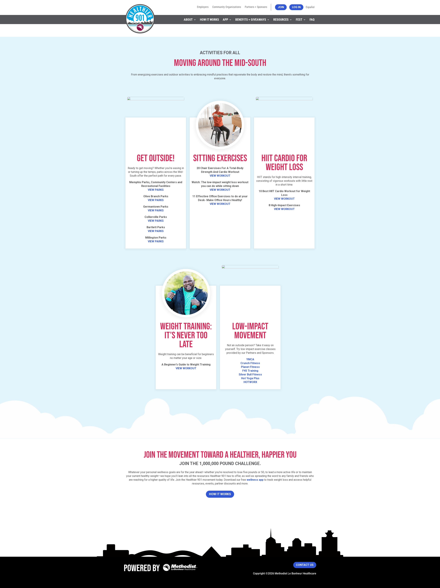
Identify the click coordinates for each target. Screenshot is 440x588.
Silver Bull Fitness (250, 374)
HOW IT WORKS (220, 494)
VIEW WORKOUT (220, 175)
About (188, 19)
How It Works (209, 19)
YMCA (250, 359)
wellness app (255, 479)
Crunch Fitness (250, 363)
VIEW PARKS (156, 189)
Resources (281, 19)
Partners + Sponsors (256, 7)
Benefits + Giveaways (250, 19)
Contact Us (305, 565)
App (225, 19)
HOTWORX (250, 382)
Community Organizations (226, 7)
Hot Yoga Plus (250, 378)
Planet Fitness (250, 367)
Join (281, 7)
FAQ (312, 19)
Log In (296, 7)
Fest (299, 19)
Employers (202, 7)
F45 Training (250, 370)
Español (310, 7)
